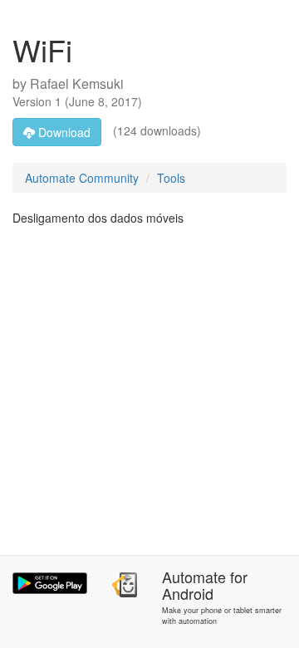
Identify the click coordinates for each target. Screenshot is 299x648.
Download (63, 132)
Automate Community (82, 177)
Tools (171, 177)
